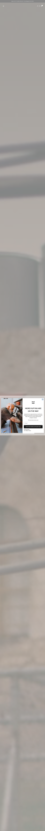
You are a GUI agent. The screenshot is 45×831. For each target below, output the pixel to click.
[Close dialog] (42, 399)
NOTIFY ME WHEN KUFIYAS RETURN (33, 426)
